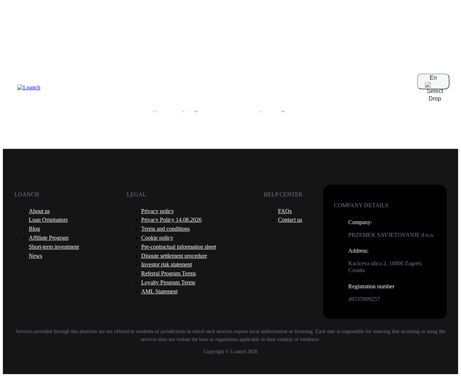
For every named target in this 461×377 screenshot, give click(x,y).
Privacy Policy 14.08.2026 (171, 220)
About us (39, 211)
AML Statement (159, 291)
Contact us (290, 220)
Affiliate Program (48, 238)
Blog (34, 229)
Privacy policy (157, 211)
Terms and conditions (165, 229)
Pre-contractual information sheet (178, 247)
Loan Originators (48, 220)
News (35, 256)
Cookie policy (157, 238)
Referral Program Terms (168, 273)
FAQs (285, 211)
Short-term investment (54, 247)
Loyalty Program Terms (168, 282)
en (433, 78)
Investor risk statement (166, 264)
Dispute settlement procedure (174, 256)
